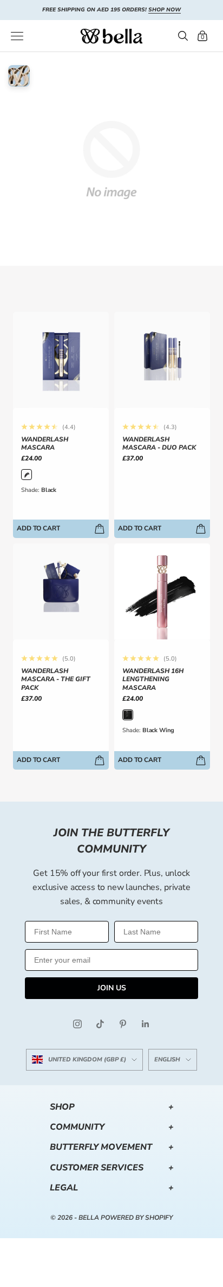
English (167, 1059)
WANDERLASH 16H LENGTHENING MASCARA (152, 679)
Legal (112, 1188)
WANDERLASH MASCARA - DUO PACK (159, 444)
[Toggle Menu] (17, 36)
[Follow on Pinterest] (122, 1024)
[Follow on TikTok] (100, 1024)
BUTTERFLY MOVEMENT (112, 1147)
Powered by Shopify (137, 1217)
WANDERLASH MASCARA (44, 444)
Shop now (164, 10)
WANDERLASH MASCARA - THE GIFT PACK (55, 679)
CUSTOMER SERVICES (112, 1168)
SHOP (112, 1107)
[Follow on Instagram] (77, 1024)
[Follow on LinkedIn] (145, 1024)
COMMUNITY (112, 1127)
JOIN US (111, 988)
